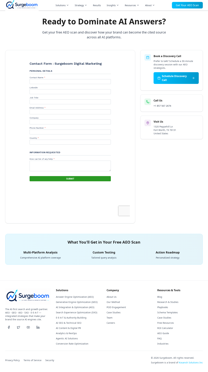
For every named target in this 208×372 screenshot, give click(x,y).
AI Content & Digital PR (68, 328)
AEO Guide (163, 333)
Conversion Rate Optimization (72, 343)
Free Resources (165, 322)
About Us (112, 296)
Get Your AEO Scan (187, 5)
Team (109, 317)
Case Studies (114, 312)
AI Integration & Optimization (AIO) (75, 307)
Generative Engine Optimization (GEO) (77, 302)
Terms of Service (32, 360)
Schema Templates (167, 312)
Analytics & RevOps (66, 333)
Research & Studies (167, 302)
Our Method (113, 302)
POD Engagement (116, 307)
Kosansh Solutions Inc (191, 362)
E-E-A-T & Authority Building (71, 317)
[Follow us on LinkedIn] (38, 327)
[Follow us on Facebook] (8, 327)
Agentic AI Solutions (67, 338)
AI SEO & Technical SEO (68, 322)
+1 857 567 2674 (162, 105)
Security (49, 360)
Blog (159, 296)
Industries (163, 343)
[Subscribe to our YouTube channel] (28, 327)
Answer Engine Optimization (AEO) (75, 296)
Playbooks (162, 307)
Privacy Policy (12, 360)
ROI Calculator (165, 328)
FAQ (159, 338)
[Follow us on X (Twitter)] (18, 327)
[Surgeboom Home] (22, 5)
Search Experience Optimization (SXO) (76, 312)
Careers (111, 322)
